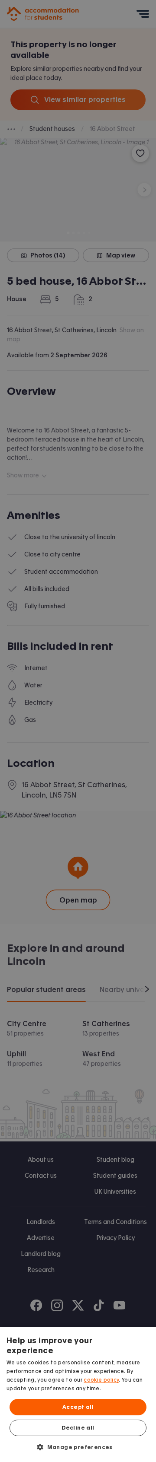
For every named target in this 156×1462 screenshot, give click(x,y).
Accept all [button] (78, 1407)
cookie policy (101, 1380)
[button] (78, 1447)
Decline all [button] (78, 1427)
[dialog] (78, 1394)
